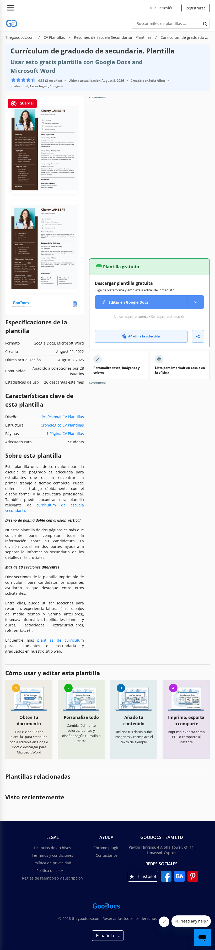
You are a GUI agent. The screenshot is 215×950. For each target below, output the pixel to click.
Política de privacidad (52, 862)
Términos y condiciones (52, 855)
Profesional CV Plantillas (63, 416)
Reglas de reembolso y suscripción (52, 878)
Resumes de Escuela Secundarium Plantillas (113, 37)
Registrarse (196, 8)
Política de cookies (52, 870)
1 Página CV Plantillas (65, 433)
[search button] (205, 23)
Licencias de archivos (52, 847)
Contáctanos (106, 855)
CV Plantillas (55, 37)
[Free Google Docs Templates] (11, 23)
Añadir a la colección (144, 336)
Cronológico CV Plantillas (62, 425)
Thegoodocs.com (20, 37)
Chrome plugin (106, 847)
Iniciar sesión (162, 7)
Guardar (26, 103)
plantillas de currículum (60, 640)
